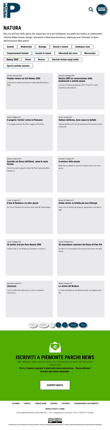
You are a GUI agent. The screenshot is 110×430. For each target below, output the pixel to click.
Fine (83, 324)
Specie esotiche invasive (18, 65)
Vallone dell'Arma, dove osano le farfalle (77, 119)
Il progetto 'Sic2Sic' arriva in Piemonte (25, 119)
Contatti (27, 403)
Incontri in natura (43, 53)
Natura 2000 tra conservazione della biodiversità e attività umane (75, 79)
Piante (28, 59)
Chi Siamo (15, 403)
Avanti (73, 324)
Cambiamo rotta (82, 46)
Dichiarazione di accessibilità (86, 403)
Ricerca (41, 59)
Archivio (53, 403)
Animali (10, 46)
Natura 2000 (12, 59)
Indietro (43, 324)
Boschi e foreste (60, 46)
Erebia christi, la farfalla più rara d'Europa (78, 203)
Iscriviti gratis (55, 385)
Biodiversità (26, 46)
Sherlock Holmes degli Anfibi (65, 59)
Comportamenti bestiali (18, 53)
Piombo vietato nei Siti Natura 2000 (23, 78)
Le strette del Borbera (69, 286)
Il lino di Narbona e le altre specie (22, 203)
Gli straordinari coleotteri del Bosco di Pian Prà (80, 244)
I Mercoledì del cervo (67, 53)
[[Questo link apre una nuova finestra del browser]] (55, 420)
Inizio (33, 324)
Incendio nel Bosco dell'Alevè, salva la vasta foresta (27, 162)
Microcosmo (90, 53)
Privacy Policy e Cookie (55, 409)
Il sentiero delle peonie (69, 161)
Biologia (42, 46)
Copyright (66, 403)
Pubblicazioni (40, 403)
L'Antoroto (11, 286)
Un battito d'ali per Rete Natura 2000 (24, 244)
